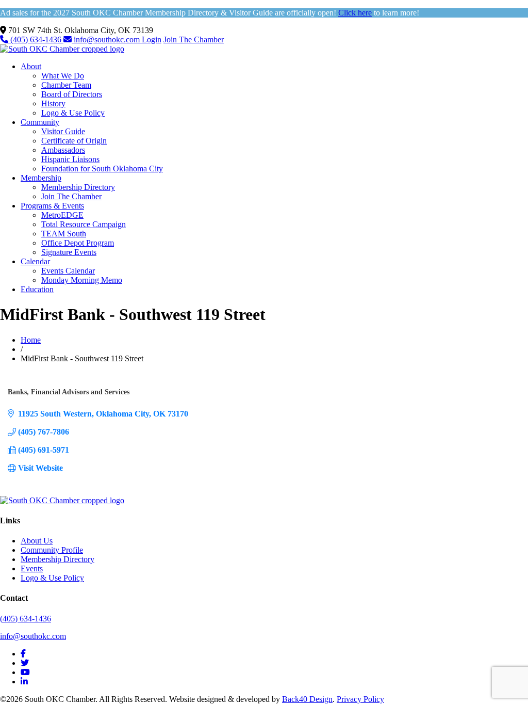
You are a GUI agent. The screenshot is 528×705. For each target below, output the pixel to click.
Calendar (35, 261)
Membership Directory (78, 187)
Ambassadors (63, 150)
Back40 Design (307, 699)
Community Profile (52, 550)
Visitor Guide (63, 131)
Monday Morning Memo (81, 280)
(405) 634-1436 (35, 39)
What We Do (62, 75)
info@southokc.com (107, 39)
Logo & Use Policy (73, 112)
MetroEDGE (62, 215)
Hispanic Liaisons (70, 159)
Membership (41, 177)
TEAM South (63, 233)
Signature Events (68, 252)
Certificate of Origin (74, 140)
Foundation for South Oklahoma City (102, 168)
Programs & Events (52, 205)
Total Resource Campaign (83, 224)
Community (40, 122)
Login (151, 39)
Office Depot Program (77, 242)
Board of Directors (71, 94)
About (31, 66)
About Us (37, 540)
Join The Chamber (193, 39)
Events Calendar (68, 270)
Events (32, 568)
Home (31, 339)
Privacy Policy (360, 699)
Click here (355, 12)
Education (37, 289)
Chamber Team (66, 85)
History (53, 103)
